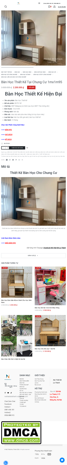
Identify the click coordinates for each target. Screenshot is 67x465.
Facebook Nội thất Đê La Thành (54, 248)
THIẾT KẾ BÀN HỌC (44, 154)
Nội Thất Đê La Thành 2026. (13, 449)
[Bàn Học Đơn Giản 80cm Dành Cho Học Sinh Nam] (16, 282)
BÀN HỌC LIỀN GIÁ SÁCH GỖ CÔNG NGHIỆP (13, 77)
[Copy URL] (22, 160)
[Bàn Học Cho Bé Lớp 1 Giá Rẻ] (50, 330)
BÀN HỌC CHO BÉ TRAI (13, 152)
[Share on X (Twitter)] (7, 160)
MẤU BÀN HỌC (10, 243)
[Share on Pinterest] (16, 160)
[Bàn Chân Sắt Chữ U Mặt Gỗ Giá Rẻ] (16, 336)
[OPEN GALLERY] (33, 38)
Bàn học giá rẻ (29, 156)
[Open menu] (39, 3)
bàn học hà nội (51, 156)
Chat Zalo (7, 401)
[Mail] (19, 160)
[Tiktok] (11, 392)
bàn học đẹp (21, 156)
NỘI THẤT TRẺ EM (6, 72)
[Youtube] (8, 392)
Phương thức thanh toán (43, 451)
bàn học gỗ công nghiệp (40, 156)
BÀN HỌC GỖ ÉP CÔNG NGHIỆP (42, 74)
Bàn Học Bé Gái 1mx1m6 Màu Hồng (47, 308)
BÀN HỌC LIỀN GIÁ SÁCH (47, 152)
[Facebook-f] (5, 392)
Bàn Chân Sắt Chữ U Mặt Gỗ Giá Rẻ (13, 359)
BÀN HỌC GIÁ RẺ (24, 152)
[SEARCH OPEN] (5, 6)
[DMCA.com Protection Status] (21, 433)
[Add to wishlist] (27, 147)
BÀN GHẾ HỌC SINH (40, 72)
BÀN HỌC (17, 72)
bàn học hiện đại (60, 156)
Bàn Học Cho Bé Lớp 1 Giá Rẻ (45, 349)
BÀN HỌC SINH (27, 72)
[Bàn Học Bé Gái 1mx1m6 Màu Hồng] (50, 286)
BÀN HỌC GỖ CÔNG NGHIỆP (9, 74)
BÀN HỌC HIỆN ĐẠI (35, 152)
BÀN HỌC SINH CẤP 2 (33, 154)
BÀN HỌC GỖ (52, 72)
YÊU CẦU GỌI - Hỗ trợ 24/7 (11, 386)
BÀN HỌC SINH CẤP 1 (21, 154)
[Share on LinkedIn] (13, 160)
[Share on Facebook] (10, 160)
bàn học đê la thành (11, 156)
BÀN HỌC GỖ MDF (25, 74)
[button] (33, 255)
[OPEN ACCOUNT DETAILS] (54, 6)
